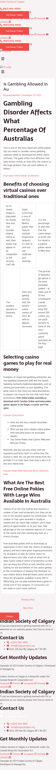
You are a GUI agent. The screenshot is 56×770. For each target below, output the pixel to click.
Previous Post (28, 599)
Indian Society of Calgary (12, 1)
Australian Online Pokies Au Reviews (21, 175)
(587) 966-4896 (11, 9)
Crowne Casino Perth (13, 415)
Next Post (28, 607)
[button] (28, 59)
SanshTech (20, 669)
